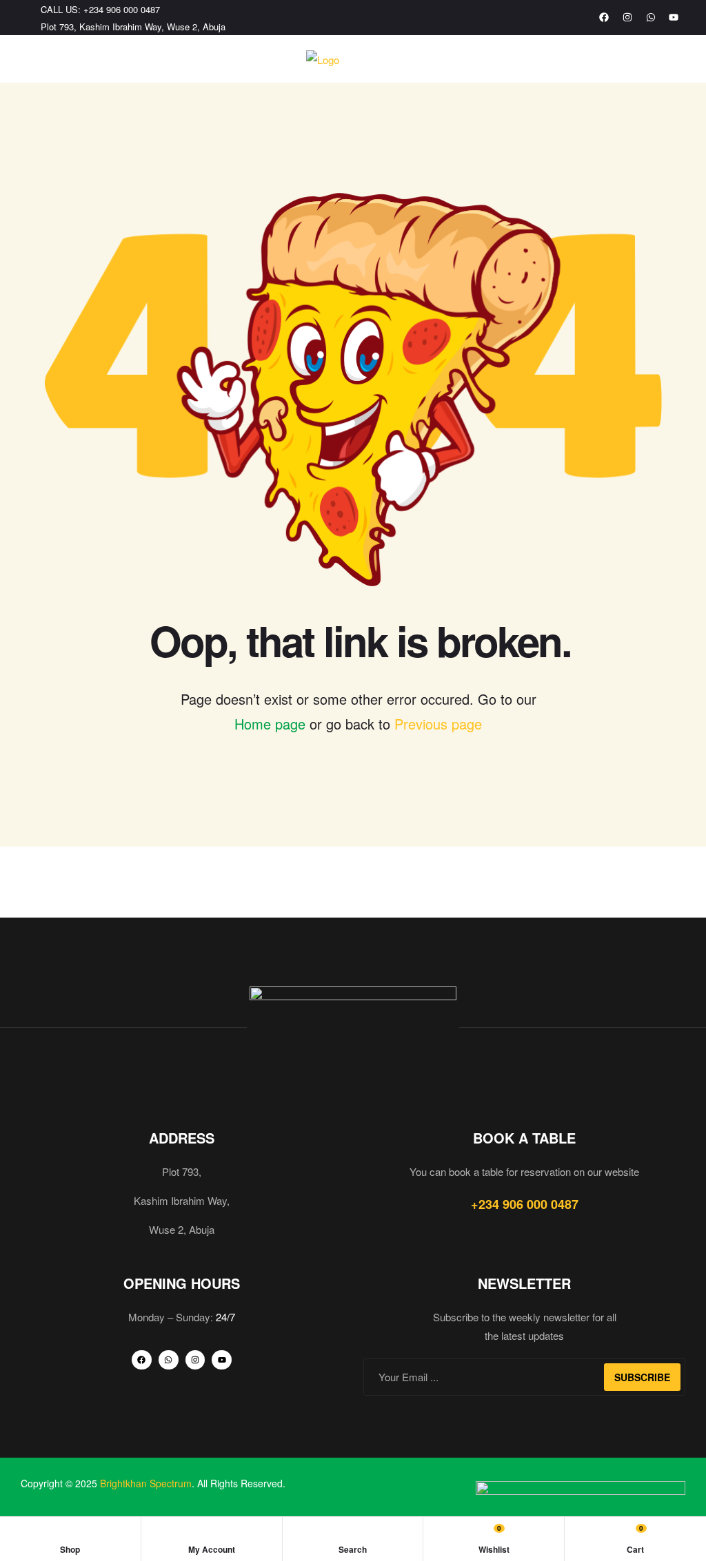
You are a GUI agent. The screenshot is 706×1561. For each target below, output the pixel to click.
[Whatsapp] (651, 18)
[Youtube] (673, 18)
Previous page (438, 724)
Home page (269, 724)
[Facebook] (604, 18)
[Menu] (26, 59)
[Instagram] (627, 18)
